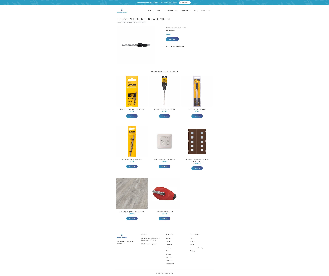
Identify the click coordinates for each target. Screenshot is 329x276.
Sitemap (192, 251)
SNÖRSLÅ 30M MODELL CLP (164, 212)
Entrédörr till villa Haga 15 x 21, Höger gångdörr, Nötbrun (197, 160)
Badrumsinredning (170, 10)
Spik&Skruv (169, 257)
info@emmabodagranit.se (149, 244)
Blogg (196, 10)
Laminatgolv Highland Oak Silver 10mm (132, 212)
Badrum (168, 238)
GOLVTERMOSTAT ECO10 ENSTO (164, 159)
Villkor (192, 244)
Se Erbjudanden (184, 2)
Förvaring (169, 244)
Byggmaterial (185, 10)
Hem (118, 22)
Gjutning (168, 248)
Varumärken (205, 10)
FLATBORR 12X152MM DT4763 (197, 109)
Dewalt (183, 28)
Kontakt (192, 241)
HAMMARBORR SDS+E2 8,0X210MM (164, 109)
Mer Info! (172, 39)
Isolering (151, 10)
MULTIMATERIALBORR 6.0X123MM (132, 159)
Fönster (168, 241)
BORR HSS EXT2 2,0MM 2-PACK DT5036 (132, 109)
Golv (158, 10)
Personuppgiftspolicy (196, 248)
